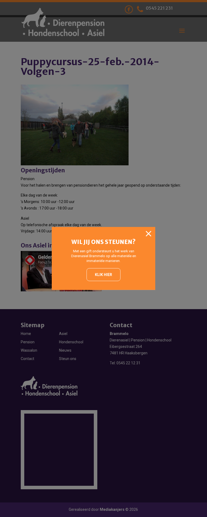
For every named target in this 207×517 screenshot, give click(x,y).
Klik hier (103, 274)
